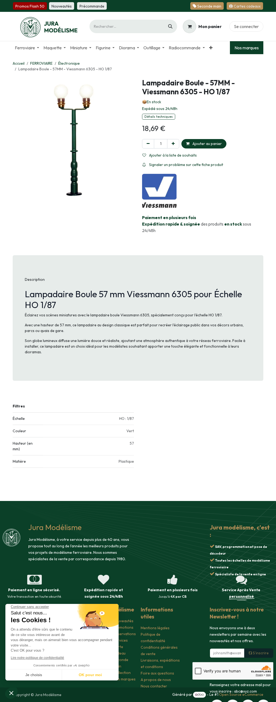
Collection (122, 672)
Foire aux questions (157, 673)
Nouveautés (123, 620)
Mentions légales (155, 627)
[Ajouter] (173, 143)
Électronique (69, 63)
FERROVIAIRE (41, 63)
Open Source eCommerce (241, 694)
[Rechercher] (170, 26)
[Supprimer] (148, 143)
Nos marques (246, 47)
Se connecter (246, 26)
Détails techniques (158, 117)
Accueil (19, 63)
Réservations (124, 633)
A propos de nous (156, 679)
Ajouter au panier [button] (207, 143)
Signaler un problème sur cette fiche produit (185, 164)
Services (120, 640)
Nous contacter (154, 686)
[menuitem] (27, 47)
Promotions (123, 627)
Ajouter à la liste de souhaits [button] (172, 155)
